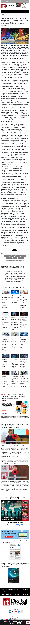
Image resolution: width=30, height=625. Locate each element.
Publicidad (25, 594)
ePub (21, 525)
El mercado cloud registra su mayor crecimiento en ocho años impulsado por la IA (24, 343)
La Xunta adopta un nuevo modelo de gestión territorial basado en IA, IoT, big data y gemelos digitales (23, 302)
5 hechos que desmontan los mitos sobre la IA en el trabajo (14, 542)
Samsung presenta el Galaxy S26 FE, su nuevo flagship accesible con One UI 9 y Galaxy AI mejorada (5, 344)
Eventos (23, 255)
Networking (17, 255)
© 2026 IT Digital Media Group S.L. (10, 589)
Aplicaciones (21, 258)
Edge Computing (20, 260)
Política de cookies (7, 592)
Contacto (17, 594)
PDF (17, 525)
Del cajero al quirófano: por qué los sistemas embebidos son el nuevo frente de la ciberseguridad (15, 565)
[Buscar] (3, 1)
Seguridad (7, 255)
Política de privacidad (7, 594)
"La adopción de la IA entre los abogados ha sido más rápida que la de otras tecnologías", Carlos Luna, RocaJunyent (14, 461)
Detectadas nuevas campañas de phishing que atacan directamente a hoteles (5, 381)
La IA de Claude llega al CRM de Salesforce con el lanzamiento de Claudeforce (15, 299)
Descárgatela (23, 7)
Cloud (12, 255)
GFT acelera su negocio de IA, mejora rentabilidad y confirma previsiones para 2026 (14, 381)
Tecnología (8, 258)
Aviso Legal (25, 589)
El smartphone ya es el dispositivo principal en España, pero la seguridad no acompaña (14, 343)
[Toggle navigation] (3, 11)
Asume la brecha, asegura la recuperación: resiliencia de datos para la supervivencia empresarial (14, 396)
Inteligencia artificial (10, 260)
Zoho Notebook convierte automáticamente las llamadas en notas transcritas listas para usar (6, 322)
